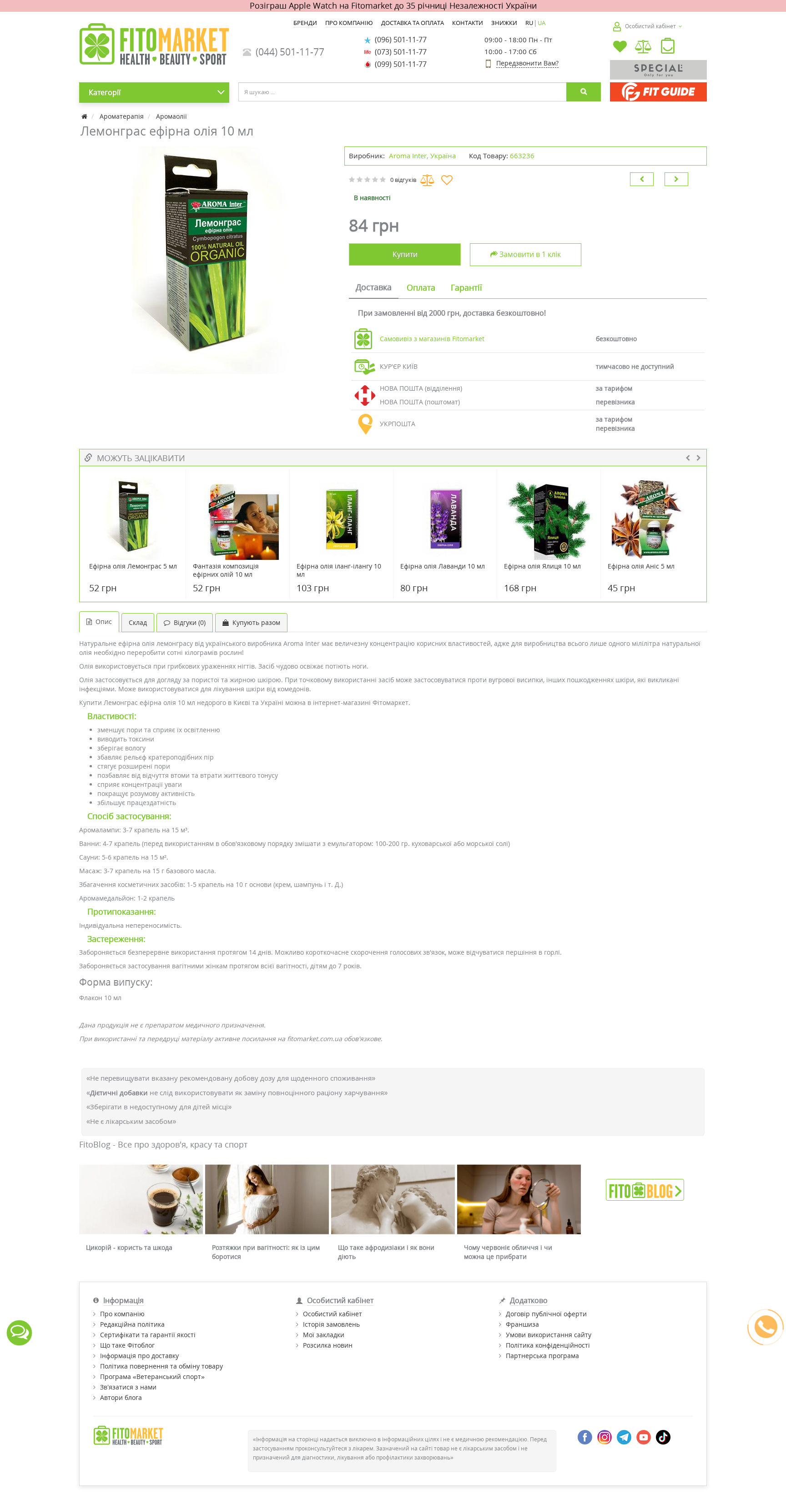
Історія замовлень (331, 1324)
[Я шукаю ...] (583, 91)
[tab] (373, 288)
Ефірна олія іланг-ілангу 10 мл (339, 570)
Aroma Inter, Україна (422, 155)
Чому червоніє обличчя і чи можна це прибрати (508, 1252)
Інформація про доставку (139, 1355)
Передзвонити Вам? (527, 63)
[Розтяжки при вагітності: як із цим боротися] (267, 1199)
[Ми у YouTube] (643, 1436)
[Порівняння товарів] (644, 47)
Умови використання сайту (548, 1334)
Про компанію (122, 1313)
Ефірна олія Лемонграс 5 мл (133, 566)
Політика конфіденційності (548, 1345)
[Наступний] (676, 179)
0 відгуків (403, 180)
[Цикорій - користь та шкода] (141, 1199)
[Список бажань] (620, 47)
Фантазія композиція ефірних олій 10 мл (226, 570)
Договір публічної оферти (546, 1313)
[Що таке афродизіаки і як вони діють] (393, 1199)
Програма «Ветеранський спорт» (152, 1376)
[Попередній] (642, 179)
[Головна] (85, 116)
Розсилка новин (328, 1345)
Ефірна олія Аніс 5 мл (641, 566)
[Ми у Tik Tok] (663, 1436)
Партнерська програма (542, 1355)
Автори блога (121, 1397)
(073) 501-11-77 (399, 52)
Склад (138, 622)
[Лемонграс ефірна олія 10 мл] (207, 260)
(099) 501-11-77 (399, 64)
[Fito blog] (645, 1189)
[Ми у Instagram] (604, 1436)
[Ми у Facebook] (585, 1436)
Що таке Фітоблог (127, 1345)
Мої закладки (323, 1334)
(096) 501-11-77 (399, 40)
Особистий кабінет (332, 1313)
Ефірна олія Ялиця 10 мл (542, 566)
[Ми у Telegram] (624, 1436)
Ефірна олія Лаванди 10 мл (442, 566)
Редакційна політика (132, 1324)
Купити (405, 254)
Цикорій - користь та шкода (129, 1247)
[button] (667, 47)
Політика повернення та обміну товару (161, 1366)
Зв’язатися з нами (128, 1387)
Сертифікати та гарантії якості (148, 1334)
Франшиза (522, 1324)
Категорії (105, 92)
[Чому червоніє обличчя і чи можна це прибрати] (519, 1199)
